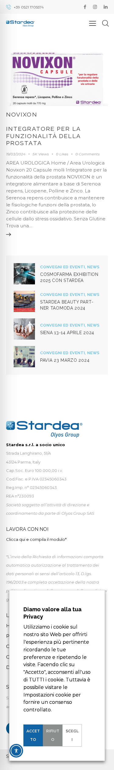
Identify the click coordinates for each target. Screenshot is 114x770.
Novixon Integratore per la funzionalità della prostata (43, 129)
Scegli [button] (72, 735)
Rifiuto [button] (52, 735)
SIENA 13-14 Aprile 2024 (67, 332)
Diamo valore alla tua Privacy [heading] (52, 613)
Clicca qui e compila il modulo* (36, 539)
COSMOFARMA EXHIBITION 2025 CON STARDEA (69, 277)
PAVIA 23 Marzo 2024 (64, 360)
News (93, 267)
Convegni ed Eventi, (63, 267)
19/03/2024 (16, 154)
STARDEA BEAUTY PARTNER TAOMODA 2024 (66, 305)
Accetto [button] (33, 735)
